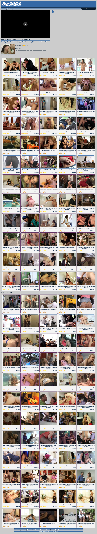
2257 (35, 529)
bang (41, 50)
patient (27, 50)
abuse (21, 50)
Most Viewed (9, 8)
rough (31, 50)
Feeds (41, 529)
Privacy (23, 529)
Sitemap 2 (54, 529)
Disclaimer (29, 529)
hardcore (35, 50)
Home (4, 8)
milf (19, 50)
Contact (59, 529)
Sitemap (47, 529)
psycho (44, 50)
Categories (16, 8)
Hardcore (22, 47)
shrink (24, 50)
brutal (38, 50)
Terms (17, 529)
